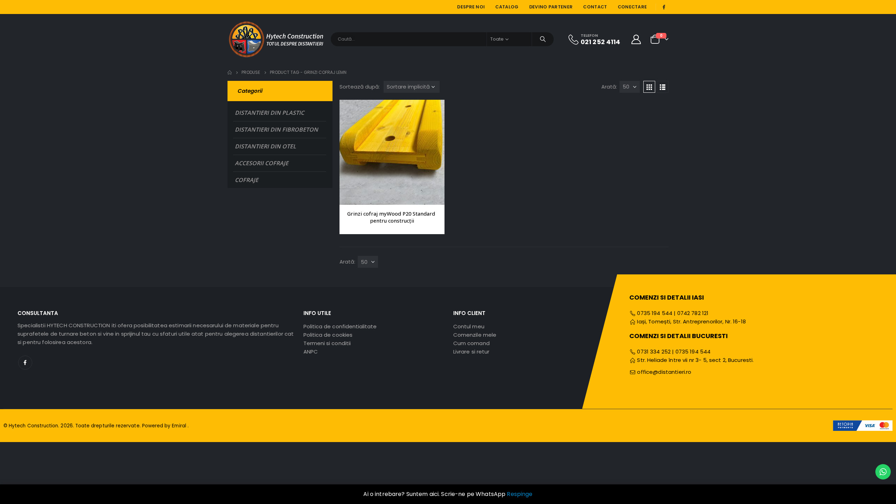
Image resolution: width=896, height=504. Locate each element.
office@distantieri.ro (664, 372)
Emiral (179, 425)
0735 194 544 (654, 313)
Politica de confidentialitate (340, 326)
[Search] (543, 39)
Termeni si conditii (327, 343)
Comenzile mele (474, 334)
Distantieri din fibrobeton (276, 129)
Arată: (609, 86)
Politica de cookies (327, 334)
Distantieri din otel (265, 146)
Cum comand (471, 343)
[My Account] (636, 39)
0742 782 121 (693, 313)
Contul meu (468, 326)
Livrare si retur (471, 351)
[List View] (662, 87)
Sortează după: (360, 86)
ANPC (310, 351)
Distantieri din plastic (269, 113)
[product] (392, 152)
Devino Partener (551, 7)
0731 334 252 (654, 351)
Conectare (632, 7)
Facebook (25, 363)
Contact (595, 7)
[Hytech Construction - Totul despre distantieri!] (276, 39)
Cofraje (246, 180)
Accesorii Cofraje (261, 163)
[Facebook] (663, 7)
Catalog (506, 7)
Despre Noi (471, 7)
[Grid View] (649, 87)
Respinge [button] (519, 494)
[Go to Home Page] (229, 72)
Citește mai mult (433, 111)
